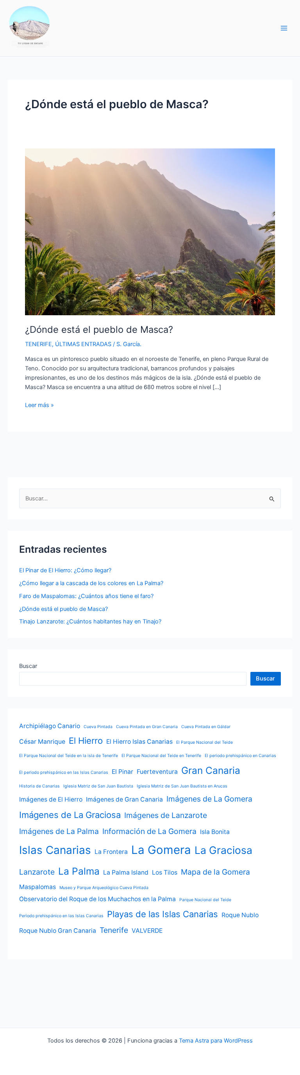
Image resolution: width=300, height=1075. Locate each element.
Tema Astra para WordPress (216, 1040)
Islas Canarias (55, 850)
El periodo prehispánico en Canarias (240, 755)
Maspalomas (37, 887)
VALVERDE (147, 930)
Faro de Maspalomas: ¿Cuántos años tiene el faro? (86, 596)
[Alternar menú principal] (284, 28)
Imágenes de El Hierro (50, 799)
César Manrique (42, 741)
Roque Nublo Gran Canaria (57, 930)
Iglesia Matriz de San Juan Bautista (98, 786)
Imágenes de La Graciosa (70, 815)
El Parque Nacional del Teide (204, 742)
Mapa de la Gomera (215, 872)
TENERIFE (38, 344)
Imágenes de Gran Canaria (124, 799)
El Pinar (122, 771)
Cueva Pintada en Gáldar (205, 726)
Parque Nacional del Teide (205, 899)
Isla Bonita (215, 832)
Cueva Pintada (98, 726)
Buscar (28, 666)
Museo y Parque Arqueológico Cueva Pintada (103, 887)
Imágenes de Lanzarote (165, 815)
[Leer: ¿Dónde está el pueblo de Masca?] (150, 231)
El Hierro (86, 741)
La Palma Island (125, 872)
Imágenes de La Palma (59, 831)
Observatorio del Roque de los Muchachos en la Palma (97, 899)
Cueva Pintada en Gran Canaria (147, 726)
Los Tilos (164, 872)
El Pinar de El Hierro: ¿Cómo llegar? (65, 570)
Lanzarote (37, 872)
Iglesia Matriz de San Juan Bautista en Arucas (182, 786)
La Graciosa (223, 850)
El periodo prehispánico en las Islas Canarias (63, 772)
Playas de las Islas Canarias (162, 914)
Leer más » (39, 405)
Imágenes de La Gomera (209, 799)
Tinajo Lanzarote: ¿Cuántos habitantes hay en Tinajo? (90, 621)
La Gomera (161, 850)
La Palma (79, 871)
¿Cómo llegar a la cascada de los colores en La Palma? (91, 583)
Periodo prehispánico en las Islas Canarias (61, 915)
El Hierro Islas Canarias (139, 741)
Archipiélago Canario (49, 726)
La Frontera (111, 851)
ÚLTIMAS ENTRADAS (83, 344)
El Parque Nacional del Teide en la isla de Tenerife (68, 755)
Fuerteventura (157, 771)
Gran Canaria (210, 770)
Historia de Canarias (39, 786)
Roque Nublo (240, 915)
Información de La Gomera (149, 831)
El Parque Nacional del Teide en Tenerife (161, 755)
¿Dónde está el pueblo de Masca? (99, 329)
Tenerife (114, 930)
